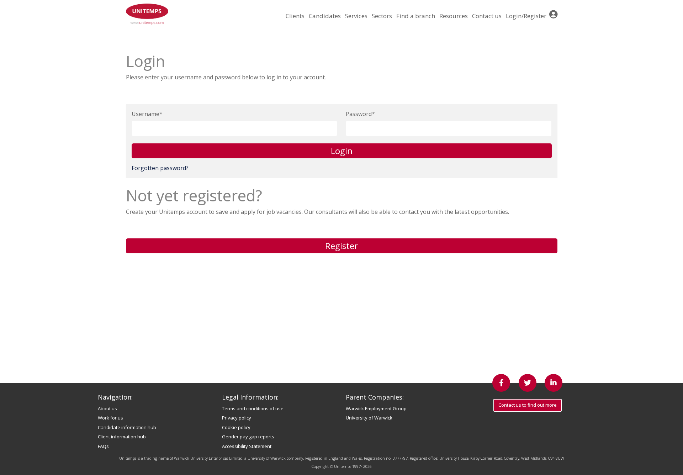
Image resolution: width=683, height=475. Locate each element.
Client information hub (122, 436)
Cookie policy (236, 427)
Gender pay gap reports (248, 436)
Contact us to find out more (527, 405)
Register (341, 246)
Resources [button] (453, 16)
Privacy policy (236, 418)
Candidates (325, 16)
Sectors (382, 16)
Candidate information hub (127, 427)
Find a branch (415, 16)
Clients (295, 16)
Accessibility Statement (246, 446)
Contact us (487, 16)
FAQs (103, 446)
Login (342, 151)
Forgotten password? (160, 168)
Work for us (110, 418)
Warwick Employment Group (376, 408)
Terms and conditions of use (253, 408)
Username (145, 114)
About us (107, 408)
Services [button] (356, 16)
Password (359, 114)
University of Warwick (369, 418)
